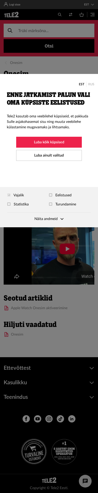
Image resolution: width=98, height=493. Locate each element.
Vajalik (18, 195)
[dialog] (49, 150)
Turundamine (65, 204)
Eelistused (63, 195)
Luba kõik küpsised (49, 142)
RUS (91, 84)
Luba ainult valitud (49, 155)
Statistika (21, 204)
